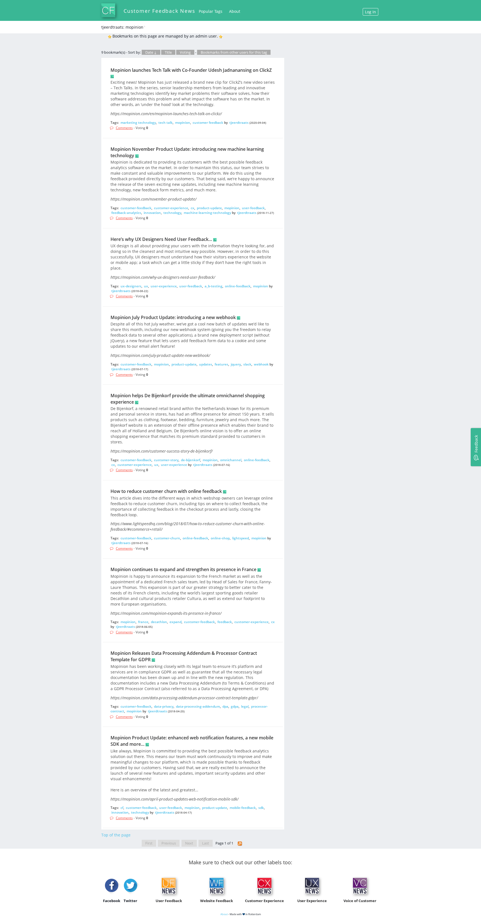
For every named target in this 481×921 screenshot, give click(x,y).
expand (175, 621)
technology (172, 212)
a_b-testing (213, 286)
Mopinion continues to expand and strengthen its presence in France (183, 569)
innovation (152, 212)
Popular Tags (210, 11)
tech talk (165, 122)
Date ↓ (151, 52)
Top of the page (116, 835)
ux (146, 286)
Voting (185, 52)
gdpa (235, 706)
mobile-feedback (243, 807)
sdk (261, 807)
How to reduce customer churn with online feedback (166, 491)
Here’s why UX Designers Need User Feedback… (161, 239)
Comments (124, 127)
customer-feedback (136, 208)
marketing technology (138, 122)
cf (122, 807)
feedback (224, 621)
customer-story (166, 460)
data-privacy (163, 706)
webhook (261, 364)
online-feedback (238, 286)
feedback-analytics (126, 212)
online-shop (220, 538)
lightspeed (240, 538)
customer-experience (171, 208)
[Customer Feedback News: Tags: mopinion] (240, 843)
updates (205, 364)
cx (192, 208)
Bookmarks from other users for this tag (234, 52)
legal (245, 706)
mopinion (182, 122)
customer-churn (167, 538)
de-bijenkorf (190, 460)
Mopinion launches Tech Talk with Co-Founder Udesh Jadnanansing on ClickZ (191, 70)
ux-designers (131, 286)
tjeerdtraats (239, 122)
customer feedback (208, 122)
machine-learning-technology (207, 212)
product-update (209, 208)
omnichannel (230, 460)
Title (168, 52)
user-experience (164, 286)
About (234, 11)
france (143, 621)
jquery (236, 364)
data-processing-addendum (198, 706)
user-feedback (253, 208)
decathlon (159, 621)
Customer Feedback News (159, 11)
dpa (225, 706)
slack (247, 364)
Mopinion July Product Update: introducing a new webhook (173, 317)
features (221, 364)
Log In (370, 11)
